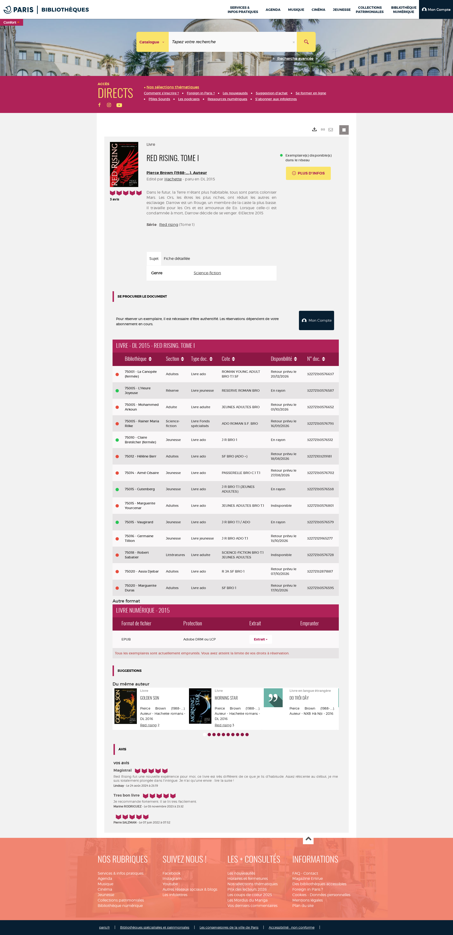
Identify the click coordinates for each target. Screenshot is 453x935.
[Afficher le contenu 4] (218, 734)
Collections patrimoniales (121, 900)
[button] (436, 9)
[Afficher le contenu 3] (214, 734)
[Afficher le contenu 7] (233, 734)
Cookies (299, 895)
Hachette (173, 179)
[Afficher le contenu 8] (237, 734)
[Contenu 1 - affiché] (204, 734)
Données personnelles (330, 895)
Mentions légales (307, 900)
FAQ (296, 873)
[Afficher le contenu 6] (228, 734)
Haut (308, 839)
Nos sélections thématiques (252, 884)
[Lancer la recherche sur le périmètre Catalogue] (306, 42)
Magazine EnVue (307, 878)
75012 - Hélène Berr (140, 456)
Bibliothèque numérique (120, 905)
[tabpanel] (211, 273)
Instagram (172, 878)
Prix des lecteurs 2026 (247, 889)
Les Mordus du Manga (247, 900)
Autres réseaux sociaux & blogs (190, 889)
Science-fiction (207, 273)
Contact (310, 873)
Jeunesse (106, 895)
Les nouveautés (241, 873)
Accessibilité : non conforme (292, 927)
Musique (105, 884)
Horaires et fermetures (247, 878)
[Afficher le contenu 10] (247, 734)
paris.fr (104, 927)
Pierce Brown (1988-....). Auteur (177, 172)
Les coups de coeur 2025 (249, 895)
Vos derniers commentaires (252, 905)
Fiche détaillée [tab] (177, 258)
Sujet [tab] (154, 258)
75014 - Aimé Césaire (142, 473)
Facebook (171, 873)
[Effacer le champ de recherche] (294, 42)
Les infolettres (175, 895)
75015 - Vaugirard (139, 522)
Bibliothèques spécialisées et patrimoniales (154, 927)
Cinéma (105, 889)
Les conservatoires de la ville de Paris (229, 927)
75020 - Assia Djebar (142, 571)
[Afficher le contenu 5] (223, 734)
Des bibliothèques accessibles (319, 884)
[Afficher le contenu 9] (242, 734)
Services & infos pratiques (120, 873)
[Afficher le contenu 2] (209, 734)
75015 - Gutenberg (140, 489)
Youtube (170, 884)
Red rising (168, 224)
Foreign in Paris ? (307, 889)
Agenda (105, 878)
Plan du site (303, 905)
